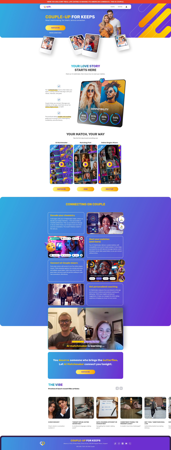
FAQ (71, 443)
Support (105, 443)
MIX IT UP (109, 189)
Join (86, 189)
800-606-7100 (80, 446)
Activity (120, 6)
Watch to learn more (55, 32)
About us (65, 443)
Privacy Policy (76, 443)
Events (113, 6)
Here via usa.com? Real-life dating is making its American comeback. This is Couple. (85, 2)
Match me (55, 28)
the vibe (55, 385)
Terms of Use (84, 443)
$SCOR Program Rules (95, 443)
